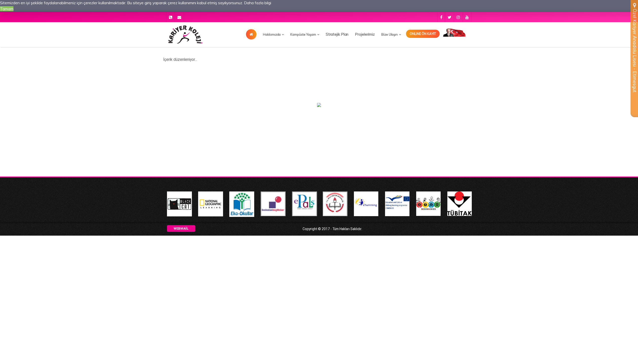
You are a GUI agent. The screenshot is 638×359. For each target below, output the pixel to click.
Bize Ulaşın (389, 34)
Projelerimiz (365, 34)
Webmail (181, 228)
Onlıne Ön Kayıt (423, 34)
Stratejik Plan (337, 34)
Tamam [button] (6, 8)
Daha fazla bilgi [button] (257, 2)
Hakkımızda (272, 34)
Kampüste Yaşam (303, 34)
